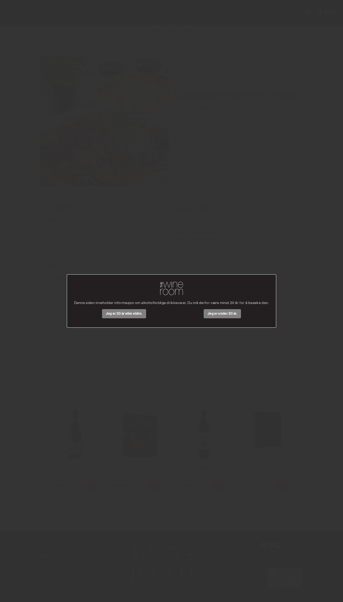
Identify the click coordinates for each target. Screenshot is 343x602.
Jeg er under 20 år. (222, 313)
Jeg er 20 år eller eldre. (124, 313)
